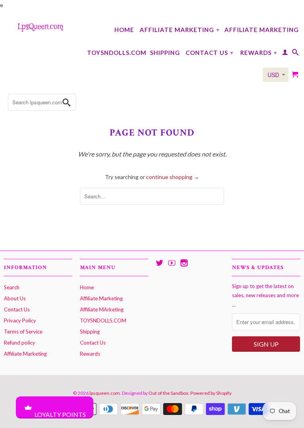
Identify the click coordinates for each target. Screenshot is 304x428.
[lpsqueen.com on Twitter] (159, 262)
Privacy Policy (20, 320)
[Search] (295, 53)
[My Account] (285, 53)
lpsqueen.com (104, 393)
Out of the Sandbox (168, 393)
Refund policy (19, 342)
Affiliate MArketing (261, 29)
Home (124, 29)
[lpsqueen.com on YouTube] (171, 262)
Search (11, 287)
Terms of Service (23, 331)
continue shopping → (172, 176)
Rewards (258, 52)
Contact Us (210, 52)
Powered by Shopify (211, 393)
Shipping (165, 52)
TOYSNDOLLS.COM (116, 52)
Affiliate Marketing (180, 29)
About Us (15, 298)
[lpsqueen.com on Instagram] (184, 262)
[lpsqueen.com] (38, 27)
